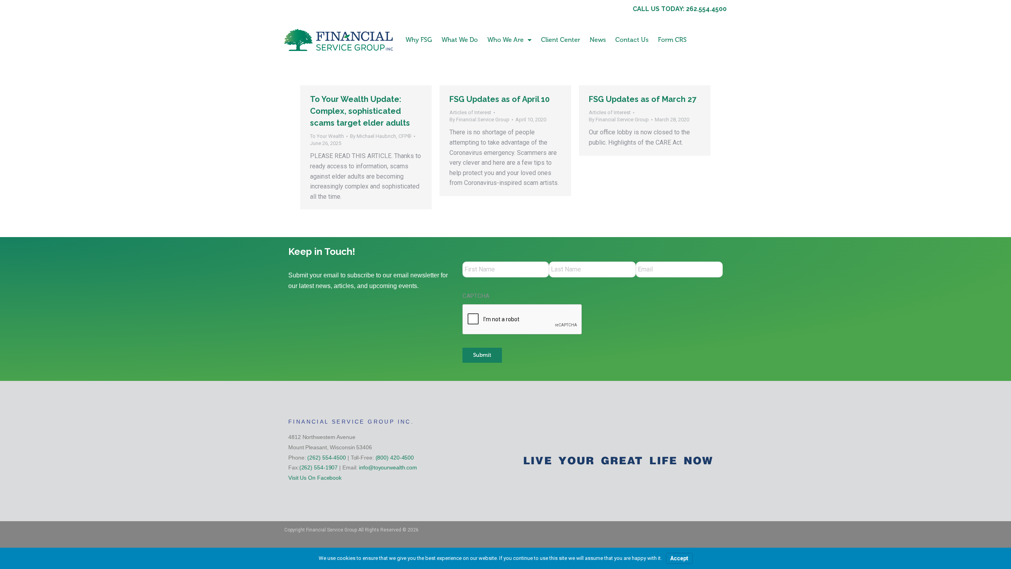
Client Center (560, 39)
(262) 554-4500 (326, 457)
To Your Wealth (327, 136)
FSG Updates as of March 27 (642, 99)
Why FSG (419, 39)
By (381, 136)
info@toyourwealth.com (388, 467)
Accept (679, 558)
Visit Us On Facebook (315, 478)
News (598, 39)
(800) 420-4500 (395, 457)
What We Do (460, 39)
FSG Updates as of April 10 (499, 99)
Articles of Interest (470, 112)
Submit (482, 355)
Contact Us (631, 39)
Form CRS (672, 39)
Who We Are (505, 39)
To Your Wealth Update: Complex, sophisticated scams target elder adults (360, 111)
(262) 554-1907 (318, 467)
